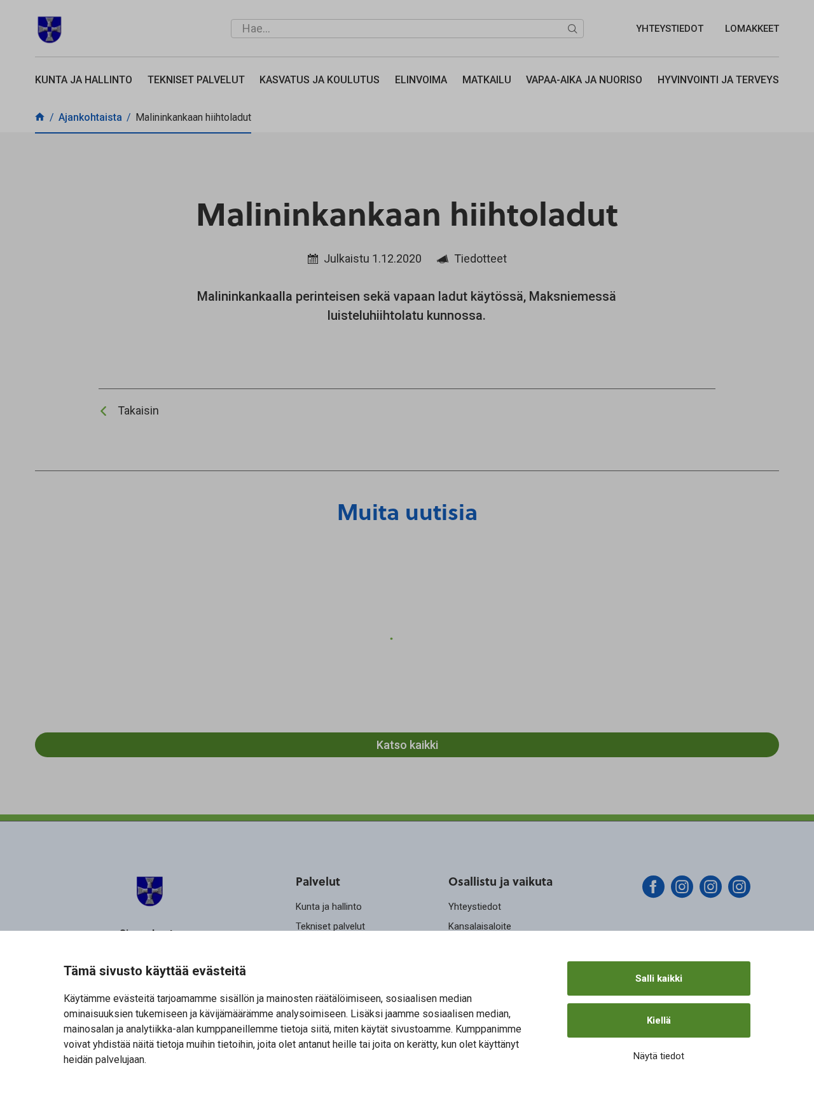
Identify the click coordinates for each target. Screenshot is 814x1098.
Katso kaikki (407, 744)
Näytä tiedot (658, 1056)
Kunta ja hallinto (83, 80)
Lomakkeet (752, 28)
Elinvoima (421, 80)
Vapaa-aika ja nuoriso (584, 80)
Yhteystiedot (669, 28)
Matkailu (486, 80)
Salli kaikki (658, 978)
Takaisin (138, 410)
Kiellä (659, 1020)
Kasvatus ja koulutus (319, 80)
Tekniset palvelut (196, 80)
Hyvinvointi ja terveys (718, 80)
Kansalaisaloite (479, 926)
